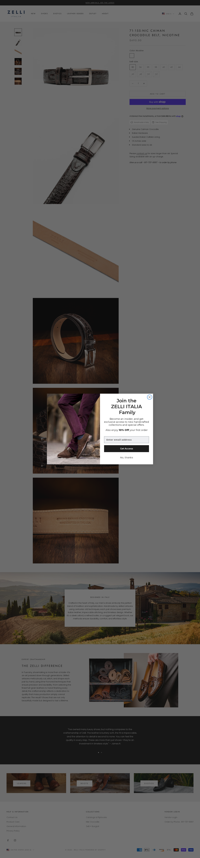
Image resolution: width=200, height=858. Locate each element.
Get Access (126, 448)
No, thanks (126, 457)
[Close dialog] (149, 397)
